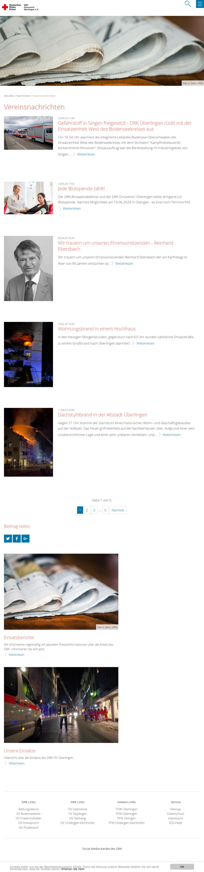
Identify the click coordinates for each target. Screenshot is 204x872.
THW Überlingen (126, 809)
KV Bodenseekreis (28, 814)
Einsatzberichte (19, 637)
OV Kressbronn (28, 823)
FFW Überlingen (126, 814)
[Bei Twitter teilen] (8, 539)
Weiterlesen (86, 154)
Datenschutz (175, 814)
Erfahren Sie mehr (73, 869)
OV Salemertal (77, 809)
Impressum (175, 818)
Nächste (118, 510)
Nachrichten (23, 96)
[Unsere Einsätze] (61, 705)
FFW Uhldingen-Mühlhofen (127, 823)
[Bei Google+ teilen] (25, 539)
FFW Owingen (126, 818)
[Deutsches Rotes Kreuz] (11, 8)
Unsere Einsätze (20, 750)
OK (182, 867)
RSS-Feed (175, 823)
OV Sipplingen (77, 814)
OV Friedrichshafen (28, 818)
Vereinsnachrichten (44, 96)
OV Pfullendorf (28, 828)
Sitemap (175, 809)
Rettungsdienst (29, 809)
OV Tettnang (77, 818)
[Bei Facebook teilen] (17, 539)
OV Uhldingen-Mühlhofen (77, 823)
